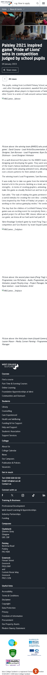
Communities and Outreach (13, 396)
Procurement (7, 620)
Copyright (6, 603)
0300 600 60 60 (13, 478)
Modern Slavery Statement (13, 628)
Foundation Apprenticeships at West (17, 391)
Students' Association (11, 431)
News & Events (16, 9)
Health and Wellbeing (11, 419)
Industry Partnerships (11, 514)
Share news (11, 70)
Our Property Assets (10, 624)
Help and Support (9, 427)
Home (4, 9)
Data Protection (9, 608)
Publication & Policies (11, 463)
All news (13, 79)
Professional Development (13, 506)
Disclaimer (6, 599)
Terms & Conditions (10, 595)
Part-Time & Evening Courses (14, 383)
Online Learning (8, 387)
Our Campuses (8, 459)
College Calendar (9, 450)
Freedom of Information (12, 616)
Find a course (7, 379)
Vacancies (6, 467)
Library (5, 407)
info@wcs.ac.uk (13, 481)
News (4, 454)
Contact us (6, 484)
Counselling (7, 411)
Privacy (5, 612)
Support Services (9, 435)
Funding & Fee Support (12, 423)
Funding (5, 518)
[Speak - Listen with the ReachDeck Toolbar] (36, 671)
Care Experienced (9, 415)
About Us (6, 446)
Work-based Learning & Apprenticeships (19, 510)
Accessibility (7, 591)
